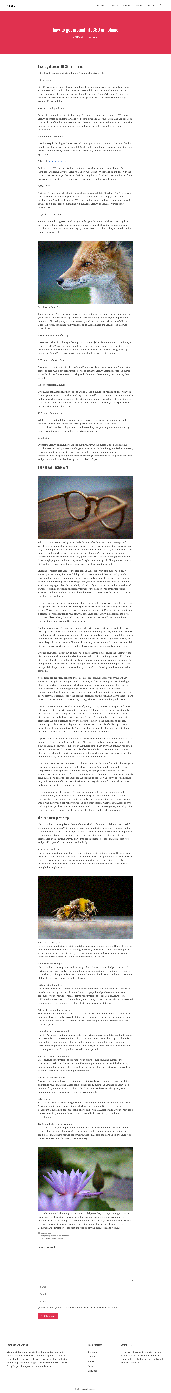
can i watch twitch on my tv (53, 1239)
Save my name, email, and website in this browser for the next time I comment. (81, 1307)
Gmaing (115, 5)
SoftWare (151, 5)
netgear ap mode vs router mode (55, 1236)
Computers (102, 5)
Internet (126, 5)
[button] (160, 5)
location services (57, 161)
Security (138, 5)
